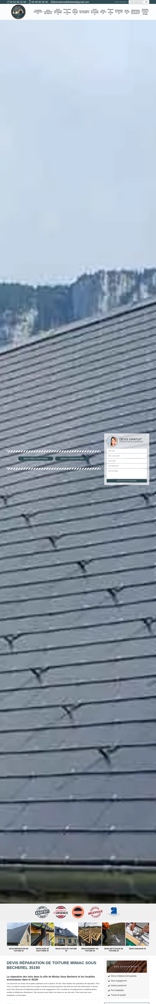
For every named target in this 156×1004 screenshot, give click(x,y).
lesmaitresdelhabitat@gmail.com (71, 2)
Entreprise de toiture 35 (119, 12)
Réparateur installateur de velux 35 (135, 12)
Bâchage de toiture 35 (110, 12)
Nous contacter (72, 458)
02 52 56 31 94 (18, 2)
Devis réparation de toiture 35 (58, 12)
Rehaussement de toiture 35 (84, 11)
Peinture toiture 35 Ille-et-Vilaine (145, 12)
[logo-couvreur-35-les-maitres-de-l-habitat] (18, 12)
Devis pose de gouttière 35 (67, 12)
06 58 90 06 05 (40, 2)
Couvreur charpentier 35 (38, 12)
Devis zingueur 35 (103, 12)
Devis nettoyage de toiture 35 (94, 12)
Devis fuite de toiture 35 (75, 12)
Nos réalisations (36, 458)
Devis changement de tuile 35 (48, 12)
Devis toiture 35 (126, 12)
